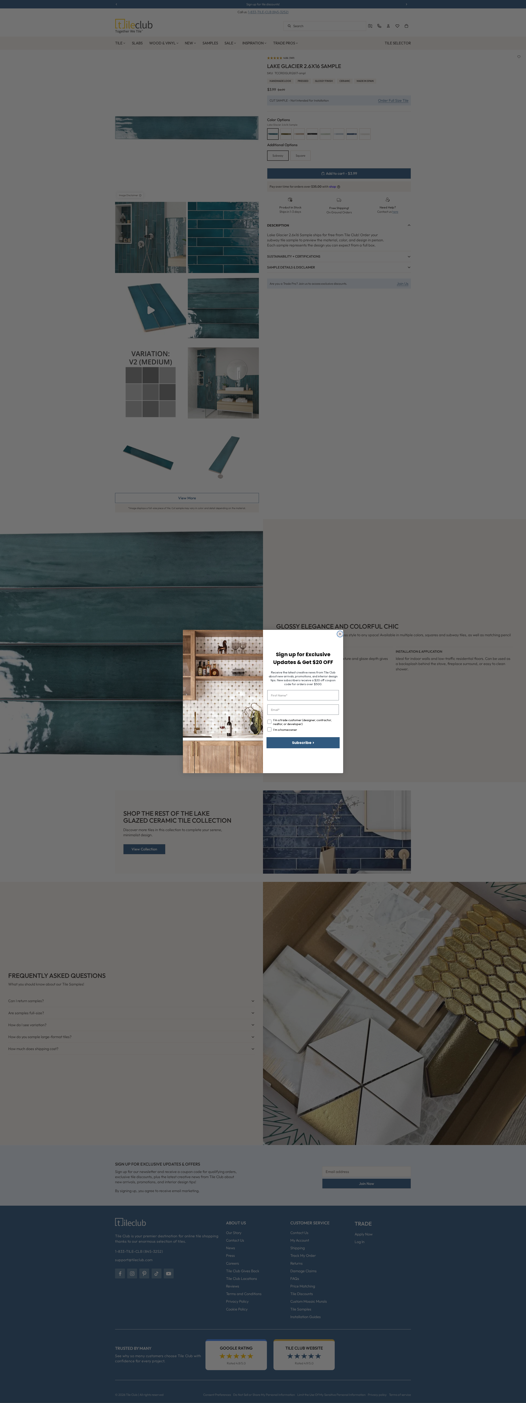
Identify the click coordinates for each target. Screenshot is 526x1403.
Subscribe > (303, 742)
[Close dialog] (340, 634)
